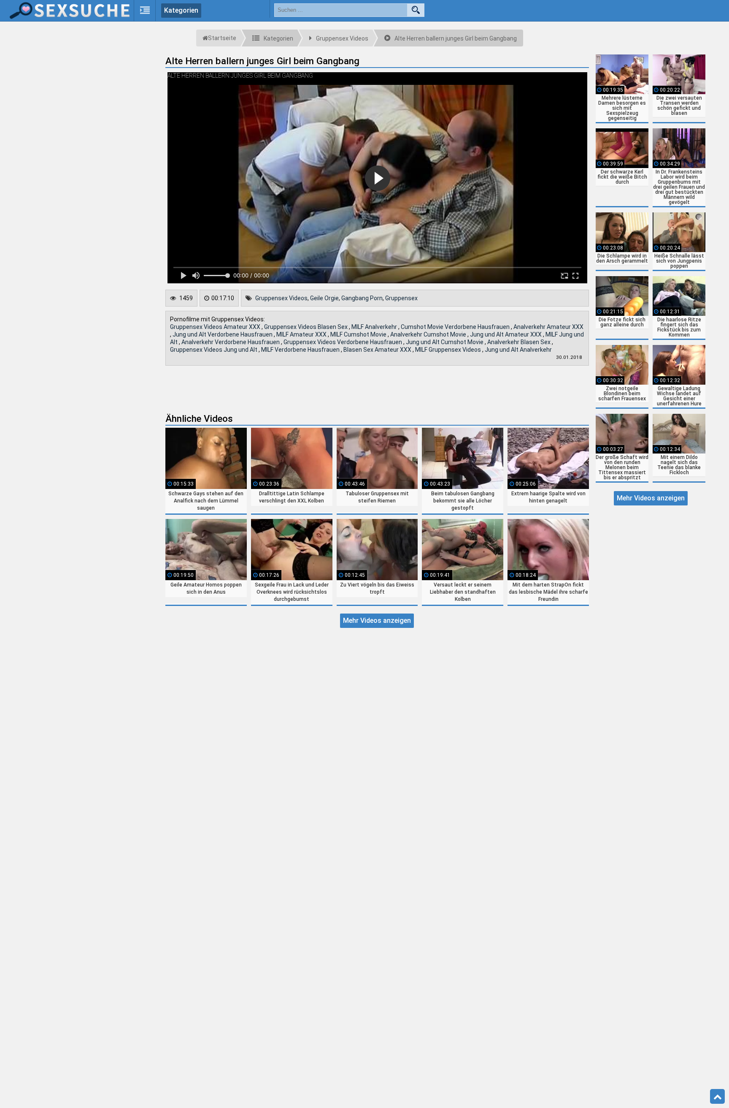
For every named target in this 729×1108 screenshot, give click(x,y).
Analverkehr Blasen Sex (519, 342)
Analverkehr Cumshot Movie (428, 334)
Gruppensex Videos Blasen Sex (306, 326)
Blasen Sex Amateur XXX (378, 349)
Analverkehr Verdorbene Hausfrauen (231, 342)
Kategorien (181, 10)
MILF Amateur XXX (302, 334)
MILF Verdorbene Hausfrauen (301, 349)
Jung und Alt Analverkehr (518, 349)
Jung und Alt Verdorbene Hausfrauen (223, 334)
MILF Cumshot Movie (359, 334)
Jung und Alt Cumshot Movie (445, 342)
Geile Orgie (324, 298)
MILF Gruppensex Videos (448, 349)
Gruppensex (401, 298)
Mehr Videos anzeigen (377, 620)
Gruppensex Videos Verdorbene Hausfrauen (343, 342)
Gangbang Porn (362, 298)
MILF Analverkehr (374, 326)
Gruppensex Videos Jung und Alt (214, 349)
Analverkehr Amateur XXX (548, 326)
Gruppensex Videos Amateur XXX (216, 326)
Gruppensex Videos (281, 298)
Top (717, 1097)
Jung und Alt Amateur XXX (506, 334)
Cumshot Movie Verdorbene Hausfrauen (456, 326)
